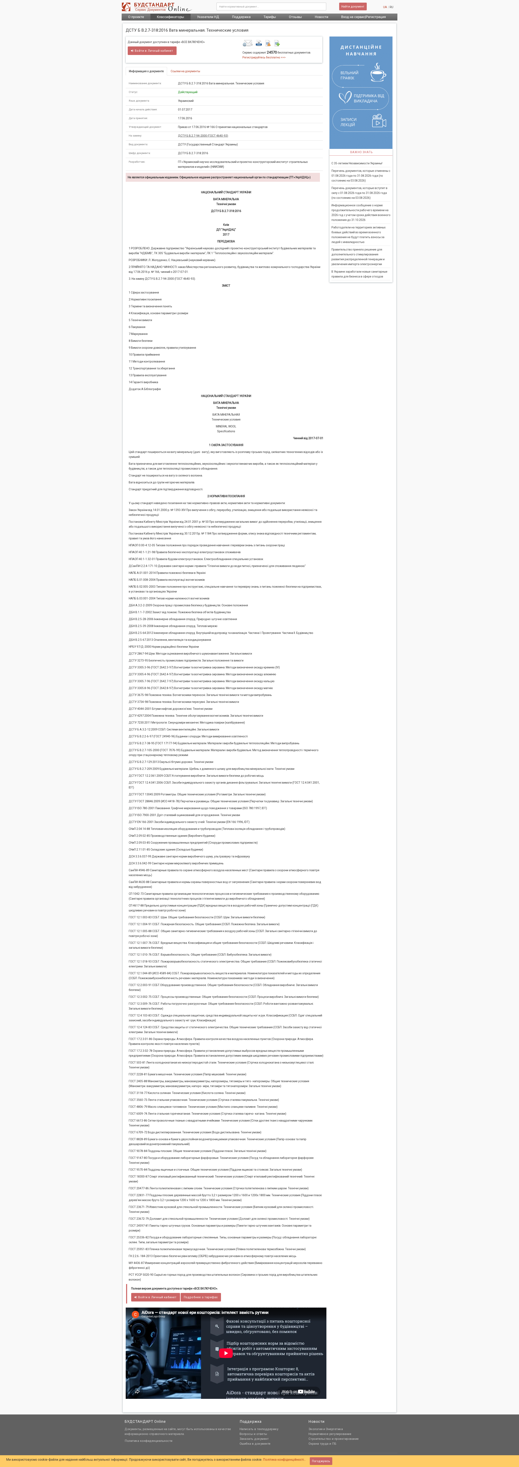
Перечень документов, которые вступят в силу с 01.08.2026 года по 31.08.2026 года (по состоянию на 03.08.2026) (359, 192)
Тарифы (270, 17)
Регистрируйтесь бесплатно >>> (264, 57)
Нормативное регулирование (330, 1434)
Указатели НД (208, 17)
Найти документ (353, 6)
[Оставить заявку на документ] (281, 43)
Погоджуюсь (321, 1461)
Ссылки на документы (185, 71)
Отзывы (295, 17)
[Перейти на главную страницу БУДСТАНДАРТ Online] (166, 7)
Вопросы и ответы (253, 1434)
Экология (316, 1429)
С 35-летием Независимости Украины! (356, 163)
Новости (321, 17)
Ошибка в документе (255, 1443)
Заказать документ (254, 1439)
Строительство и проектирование (334, 1439)
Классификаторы (170, 17)
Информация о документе (146, 71)
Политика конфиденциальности (149, 1441)
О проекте (136, 17)
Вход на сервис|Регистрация (363, 17)
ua (385, 7)
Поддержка (241, 17)
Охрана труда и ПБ (323, 1443)
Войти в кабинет (154, 50)
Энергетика (334, 1429)
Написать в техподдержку (259, 1429)
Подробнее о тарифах (201, 1297)
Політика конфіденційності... (284, 1460)
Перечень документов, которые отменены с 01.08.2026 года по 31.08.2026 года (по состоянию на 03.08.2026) (360, 175)
